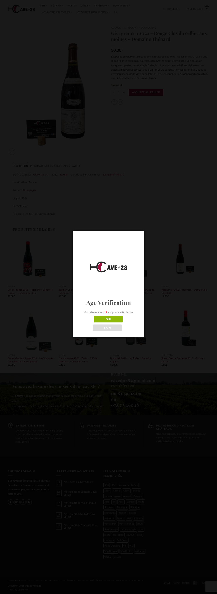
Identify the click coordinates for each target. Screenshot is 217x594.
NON (107, 327)
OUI (108, 319)
